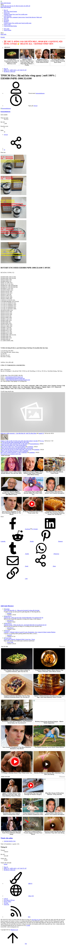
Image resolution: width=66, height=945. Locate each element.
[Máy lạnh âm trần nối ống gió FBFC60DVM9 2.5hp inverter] (17, 448)
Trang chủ (6, 904)
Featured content (8, 14)
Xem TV (6, 18)
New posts (6, 11)
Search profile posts (26, 23)
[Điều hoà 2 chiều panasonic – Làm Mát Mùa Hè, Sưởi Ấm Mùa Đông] (33, 432)
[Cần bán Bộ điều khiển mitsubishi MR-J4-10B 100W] (15, 442)
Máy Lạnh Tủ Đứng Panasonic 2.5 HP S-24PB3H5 (14, 452)
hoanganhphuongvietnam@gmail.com (15, 378)
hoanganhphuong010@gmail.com (14, 377)
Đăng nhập (3, 34)
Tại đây (28, 925)
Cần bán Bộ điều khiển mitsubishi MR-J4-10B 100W (14, 443)
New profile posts (22, 14)
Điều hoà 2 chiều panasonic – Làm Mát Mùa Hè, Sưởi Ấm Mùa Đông (18, 433)
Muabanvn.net (14, 929)
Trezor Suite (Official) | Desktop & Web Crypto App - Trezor (19, 639)
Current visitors (8, 23)
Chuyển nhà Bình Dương (10, 26)
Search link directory (31, 17)
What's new (7, 13)
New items (6, 17)
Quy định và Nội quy (9, 900)
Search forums (13, 11)
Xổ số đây (6, 20)
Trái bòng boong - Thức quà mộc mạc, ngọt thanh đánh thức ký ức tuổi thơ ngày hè (25, 625)
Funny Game (7, 24)
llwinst (5, 864)
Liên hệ (6, 898)
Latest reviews (21, 17)
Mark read (39, 17)
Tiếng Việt (31, 896)
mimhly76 (41, 433)
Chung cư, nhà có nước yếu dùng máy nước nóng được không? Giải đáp (19, 441)
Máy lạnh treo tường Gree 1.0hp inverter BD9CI (13, 446)
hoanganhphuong (40, 93)
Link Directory (7, 15)
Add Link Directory (7, 606)
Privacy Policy (7, 901)
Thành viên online (7, 838)
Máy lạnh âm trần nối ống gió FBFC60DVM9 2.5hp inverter (16, 449)
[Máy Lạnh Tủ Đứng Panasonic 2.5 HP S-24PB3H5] (14, 451)
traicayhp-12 (10, 620)
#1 (4, 149)
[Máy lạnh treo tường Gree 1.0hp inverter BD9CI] (14, 445)
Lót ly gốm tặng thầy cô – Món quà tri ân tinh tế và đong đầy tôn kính (21, 610)
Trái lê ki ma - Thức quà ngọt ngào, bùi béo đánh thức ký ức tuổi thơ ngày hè (23, 617)
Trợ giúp (6, 903)
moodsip (9, 613)
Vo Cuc (42, 441)
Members (6, 21)
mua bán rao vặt (36, 919)
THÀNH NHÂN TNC (10, 841)
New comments (14, 17)
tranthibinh (30, 446)
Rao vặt (6, 10)
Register (3, 37)
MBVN (30, 883)
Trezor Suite (10, 642)
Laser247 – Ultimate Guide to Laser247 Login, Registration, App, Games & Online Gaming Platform (29, 632)
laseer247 (9, 635)
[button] (2, 4)
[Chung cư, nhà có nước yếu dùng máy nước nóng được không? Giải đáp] (4, 439)
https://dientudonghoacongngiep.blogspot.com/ (18, 379)
